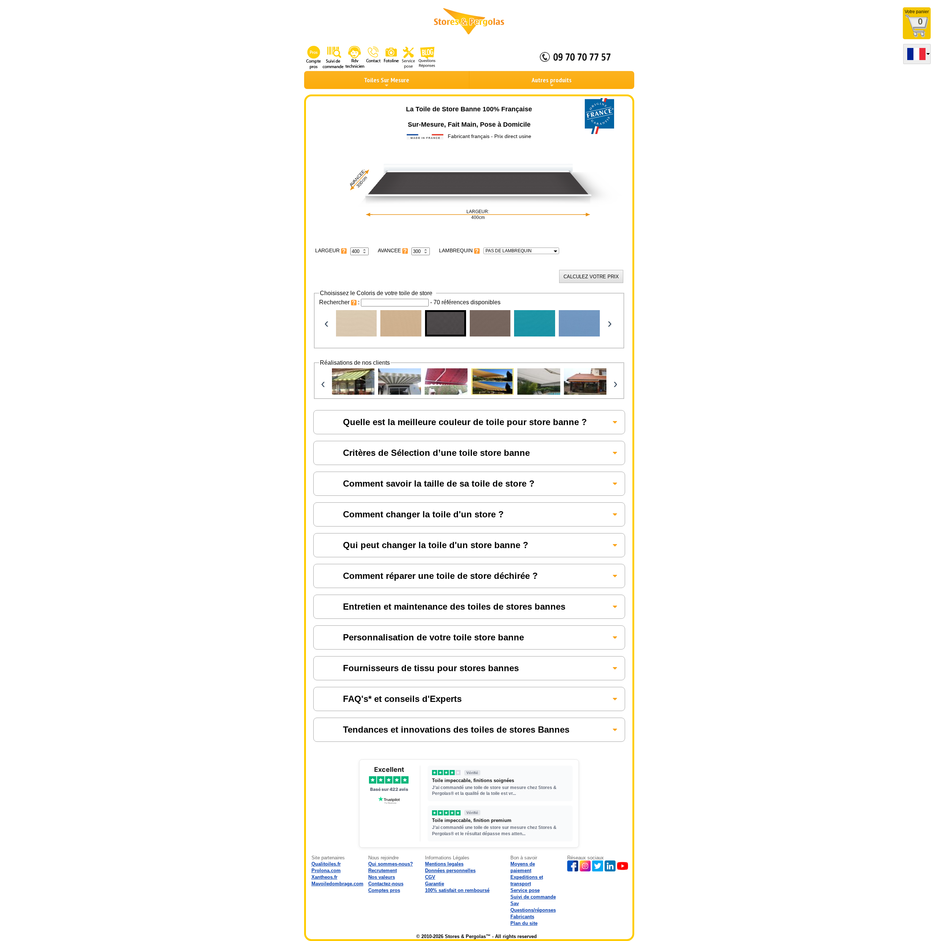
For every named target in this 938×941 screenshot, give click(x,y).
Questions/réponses (533, 910)
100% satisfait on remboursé (457, 890)
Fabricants (522, 916)
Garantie (434, 883)
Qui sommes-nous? (390, 864)
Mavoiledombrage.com (337, 883)
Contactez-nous (385, 883)
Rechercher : (340, 302)
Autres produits (552, 80)
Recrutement (382, 870)
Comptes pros (384, 890)
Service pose (525, 890)
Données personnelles (450, 870)
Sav (514, 903)
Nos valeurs (381, 877)
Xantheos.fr (324, 877)
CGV (430, 877)
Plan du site (524, 923)
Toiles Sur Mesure (386, 80)
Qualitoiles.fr (326, 864)
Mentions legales (444, 864)
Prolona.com (326, 870)
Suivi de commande (533, 897)
